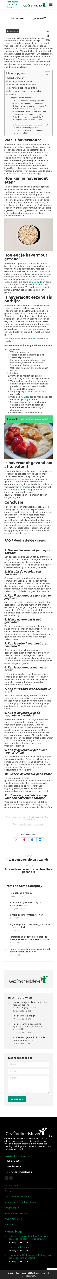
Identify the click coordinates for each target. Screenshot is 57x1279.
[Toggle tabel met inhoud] (46, 73)
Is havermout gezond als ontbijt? (22, 88)
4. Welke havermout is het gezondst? (27, 109)
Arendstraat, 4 (14, 1166)
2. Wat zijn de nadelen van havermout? (28, 103)
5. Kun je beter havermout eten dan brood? (30, 111)
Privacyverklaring (13, 1219)
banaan (32, 281)
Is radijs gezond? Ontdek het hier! (26, 915)
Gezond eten (12, 31)
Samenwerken (11, 1208)
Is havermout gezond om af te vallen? (25, 91)
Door (39, 817)
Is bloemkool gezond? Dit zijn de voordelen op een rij (26, 904)
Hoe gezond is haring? (21, 893)
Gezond (28, 824)
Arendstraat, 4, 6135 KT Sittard (13, 4)
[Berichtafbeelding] (5, 893)
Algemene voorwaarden (16, 1213)
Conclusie (12, 94)
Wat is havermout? (15, 78)
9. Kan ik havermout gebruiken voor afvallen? (30, 125)
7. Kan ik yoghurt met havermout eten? (28, 117)
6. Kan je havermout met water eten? (27, 114)
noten (46, 205)
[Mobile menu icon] (51, 4)
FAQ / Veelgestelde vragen (21, 98)
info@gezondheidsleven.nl (20, 1172)
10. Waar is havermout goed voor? (26, 128)
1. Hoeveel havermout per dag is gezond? (29, 101)
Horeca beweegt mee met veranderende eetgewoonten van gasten (30, 950)
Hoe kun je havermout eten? (20, 81)
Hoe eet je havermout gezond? (21, 85)
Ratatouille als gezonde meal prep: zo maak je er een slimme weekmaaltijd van (30, 938)
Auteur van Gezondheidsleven (20, 1202)
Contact (8, 1191)
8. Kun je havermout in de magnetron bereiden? (27, 121)
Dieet (21, 824)
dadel (40, 281)
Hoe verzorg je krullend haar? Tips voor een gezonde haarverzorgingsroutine (30, 1005)
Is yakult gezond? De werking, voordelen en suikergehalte (30, 925)
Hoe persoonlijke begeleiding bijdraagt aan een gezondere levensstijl (27, 1027)
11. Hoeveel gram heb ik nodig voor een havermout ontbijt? (28, 131)
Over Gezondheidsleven (16, 1197)
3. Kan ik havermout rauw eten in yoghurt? (29, 106)
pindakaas (24, 396)
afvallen (27, 487)
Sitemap (8, 1224)
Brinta (33, 338)
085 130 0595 (14, 1161)
